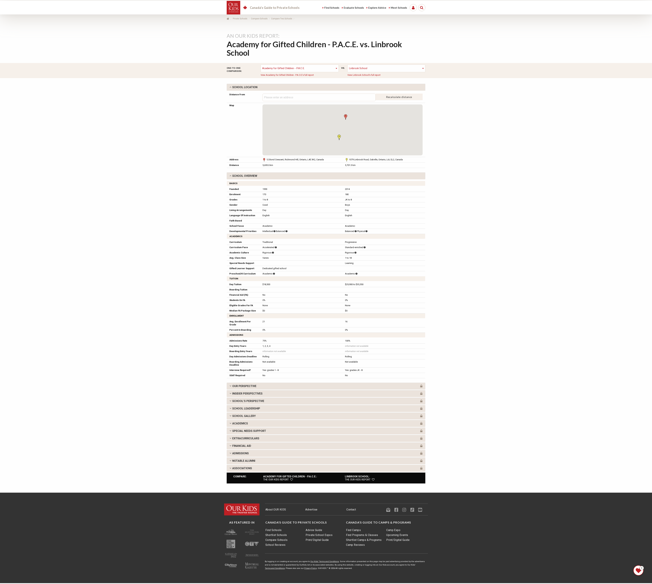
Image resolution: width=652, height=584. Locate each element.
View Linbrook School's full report (364, 75)
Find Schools (273, 530)
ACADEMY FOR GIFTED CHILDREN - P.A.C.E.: (290, 476)
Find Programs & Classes (362, 535)
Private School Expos (319, 535)
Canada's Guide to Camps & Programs (378, 522)
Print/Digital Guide (317, 540)
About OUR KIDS (275, 509)
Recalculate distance (399, 96)
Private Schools (240, 18)
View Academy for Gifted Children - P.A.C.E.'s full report (287, 75)
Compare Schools (259, 18)
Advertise (311, 509)
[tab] (326, 87)
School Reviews (275, 544)
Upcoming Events (397, 535)
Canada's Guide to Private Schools (296, 522)
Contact (351, 509)
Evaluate (354, 7)
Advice (377, 7)
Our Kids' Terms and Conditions (324, 561)
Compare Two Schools (281, 18)
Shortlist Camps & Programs (364, 540)
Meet (399, 7)
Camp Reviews (355, 544)
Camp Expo (393, 530)
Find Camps (353, 530)
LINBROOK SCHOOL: (357, 476)
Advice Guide (314, 530)
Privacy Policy (310, 568)
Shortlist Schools (276, 535)
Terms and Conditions (275, 568)
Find (331, 7)
